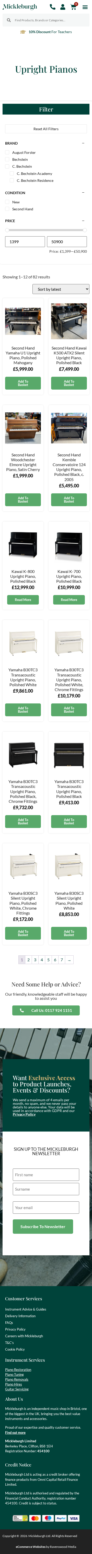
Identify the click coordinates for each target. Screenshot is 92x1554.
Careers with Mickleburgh (24, 1336)
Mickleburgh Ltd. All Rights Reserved (52, 1536)
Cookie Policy (15, 1349)
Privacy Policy (24, 1114)
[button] (85, 7)
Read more (23, 600)
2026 (23, 1536)
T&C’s (9, 1343)
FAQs (9, 1323)
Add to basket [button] (23, 383)
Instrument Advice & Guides (25, 1309)
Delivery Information (20, 1316)
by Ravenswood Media (46, 1547)
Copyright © (11, 1536)
